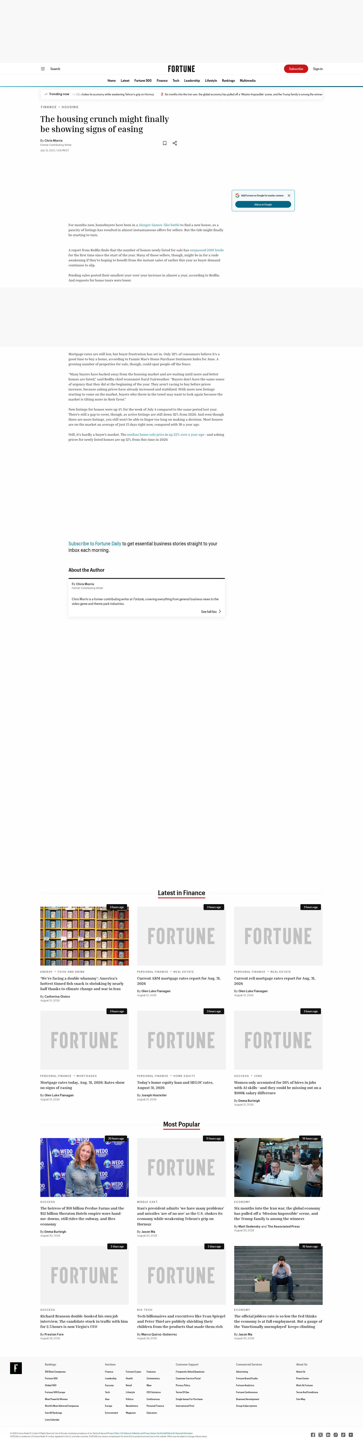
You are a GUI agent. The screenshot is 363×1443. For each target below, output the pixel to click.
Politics (129, 1399)
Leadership (192, 80)
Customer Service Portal (188, 1378)
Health (129, 1378)
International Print (185, 1405)
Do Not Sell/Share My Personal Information (175, 1433)
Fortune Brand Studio (247, 1378)
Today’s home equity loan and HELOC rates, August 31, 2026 (175, 1085)
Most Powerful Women (56, 1399)
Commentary (153, 1378)
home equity (184, 1076)
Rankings (228, 80)
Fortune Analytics (245, 1385)
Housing (70, 107)
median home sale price (145, 434)
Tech (176, 80)
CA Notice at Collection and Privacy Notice (138, 1433)
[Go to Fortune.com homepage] (181, 68)
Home (112, 80)
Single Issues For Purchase (189, 1399)
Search (55, 69)
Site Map (300, 1399)
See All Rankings (53, 1412)
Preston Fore (54, 1334)
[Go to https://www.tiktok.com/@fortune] (343, 1435)
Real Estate (184, 972)
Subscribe (296, 69)
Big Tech (145, 1310)
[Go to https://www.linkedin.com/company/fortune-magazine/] (328, 1435)
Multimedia (248, 80)
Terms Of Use (182, 1392)
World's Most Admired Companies (62, 1405)
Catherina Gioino (57, 996)
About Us (300, 1371)
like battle (172, 225)
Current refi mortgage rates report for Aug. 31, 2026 (275, 981)
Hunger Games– (151, 225)
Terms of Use (98, 1433)
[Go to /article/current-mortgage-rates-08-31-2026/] (84, 1040)
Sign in (318, 69)
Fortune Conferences (247, 1392)
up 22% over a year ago (186, 434)
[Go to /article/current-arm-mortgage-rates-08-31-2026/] (181, 936)
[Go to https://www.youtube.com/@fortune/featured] (351, 1435)
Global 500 (50, 1385)
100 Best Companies (55, 1371)
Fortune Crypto (133, 1371)
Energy (46, 972)
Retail (129, 1385)
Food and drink (71, 972)
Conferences (153, 1399)
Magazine (131, 1412)
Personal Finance (152, 972)
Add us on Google (263, 204)
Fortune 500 (143, 80)
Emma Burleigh (249, 1100)
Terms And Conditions (307, 1392)
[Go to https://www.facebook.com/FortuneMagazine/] (313, 1435)
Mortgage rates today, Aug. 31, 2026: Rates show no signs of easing (82, 1085)
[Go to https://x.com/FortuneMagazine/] (320, 1435)
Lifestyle (211, 80)
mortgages (87, 1076)
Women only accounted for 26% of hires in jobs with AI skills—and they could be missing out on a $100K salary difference (277, 1087)
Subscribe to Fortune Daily (94, 543)
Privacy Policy (183, 1385)
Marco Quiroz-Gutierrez (159, 1334)
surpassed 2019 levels (207, 250)
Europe (108, 1405)
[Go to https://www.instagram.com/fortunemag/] (336, 1435)
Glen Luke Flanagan (156, 991)
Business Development (247, 1399)
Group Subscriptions (246, 1405)
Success (241, 1076)
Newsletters (132, 1405)
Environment (111, 1412)
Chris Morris (54, 140)
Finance (162, 80)
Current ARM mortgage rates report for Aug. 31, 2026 (179, 981)
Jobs (258, 1076)
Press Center (302, 1378)
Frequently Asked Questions (190, 1371)
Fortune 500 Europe (55, 1392)
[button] (112, 80)
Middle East (147, 1202)
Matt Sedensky (249, 1226)
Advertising (242, 1371)
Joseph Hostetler (154, 1095)
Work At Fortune (304, 1385)
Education (152, 1412)
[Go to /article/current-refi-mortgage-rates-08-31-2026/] (278, 936)
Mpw (149, 1385)
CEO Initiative (154, 1392)
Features (151, 1371)
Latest (125, 80)
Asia (107, 1399)
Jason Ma (148, 1231)
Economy (242, 1202)
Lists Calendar (52, 1419)
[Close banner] (289, 195)
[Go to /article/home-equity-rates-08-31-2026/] (181, 1040)
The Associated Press (283, 1226)
